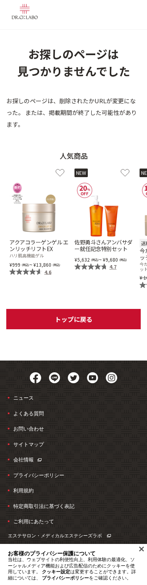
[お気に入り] (60, 173)
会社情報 (23, 459)
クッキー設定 (56, 571)
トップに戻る (74, 319)
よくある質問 (28, 413)
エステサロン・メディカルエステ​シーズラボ (55, 535)
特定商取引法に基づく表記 (43, 506)
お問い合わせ (28, 428)
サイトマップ (28, 444)
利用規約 (23, 490)
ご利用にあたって (33, 521)
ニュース (23, 398)
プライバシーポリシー (38, 475)
